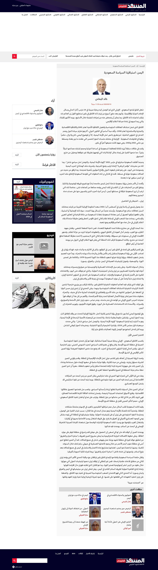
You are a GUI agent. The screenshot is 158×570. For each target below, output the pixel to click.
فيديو (50, 235)
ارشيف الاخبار (90, 554)
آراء (137, 66)
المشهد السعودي (116, 14)
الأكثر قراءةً (49, 164)
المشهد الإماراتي (102, 14)
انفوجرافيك (46, 181)
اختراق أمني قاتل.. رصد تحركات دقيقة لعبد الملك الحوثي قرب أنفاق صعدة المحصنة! (103, 56)
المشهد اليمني (130, 14)
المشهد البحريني (45, 14)
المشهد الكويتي (59, 14)
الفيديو (66, 554)
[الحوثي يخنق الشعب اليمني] (33, 295)
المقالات (33, 14)
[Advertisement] (76, 33)
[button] (14, 295)
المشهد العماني (73, 14)
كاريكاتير (50, 277)
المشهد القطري (87, 14)
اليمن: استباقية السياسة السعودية (124, 66)
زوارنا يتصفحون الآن (45, 154)
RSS (73, 554)
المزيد (17, 155)
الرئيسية (142, 14)
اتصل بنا (25, 14)
